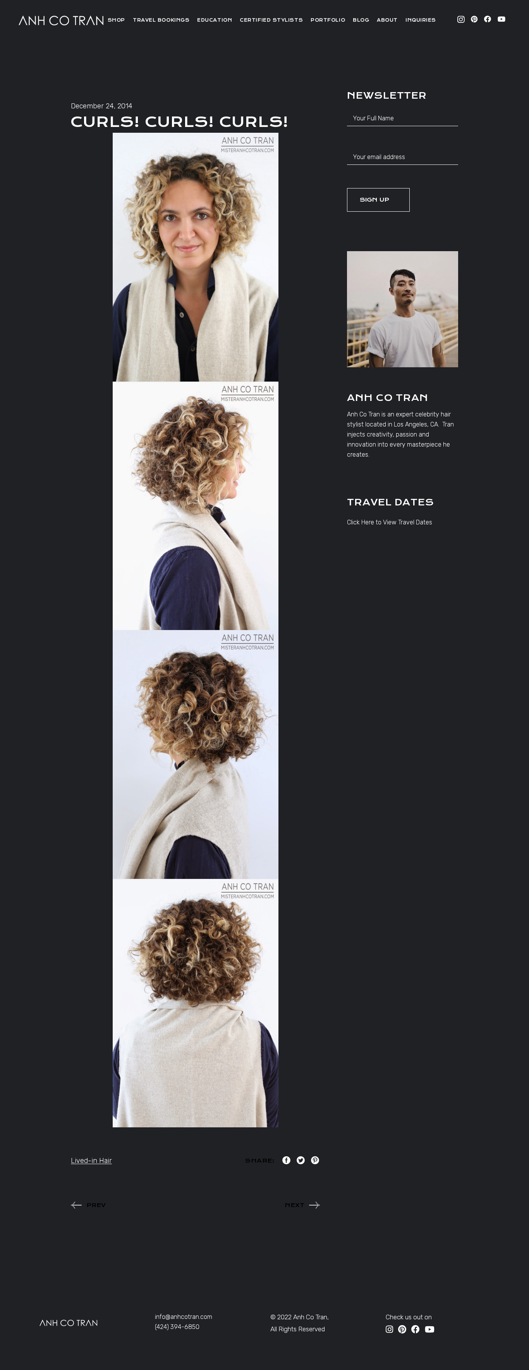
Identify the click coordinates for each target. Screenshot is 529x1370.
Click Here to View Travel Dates (389, 522)
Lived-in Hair (91, 1160)
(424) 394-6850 (177, 1327)
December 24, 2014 (101, 106)
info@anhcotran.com (183, 1316)
